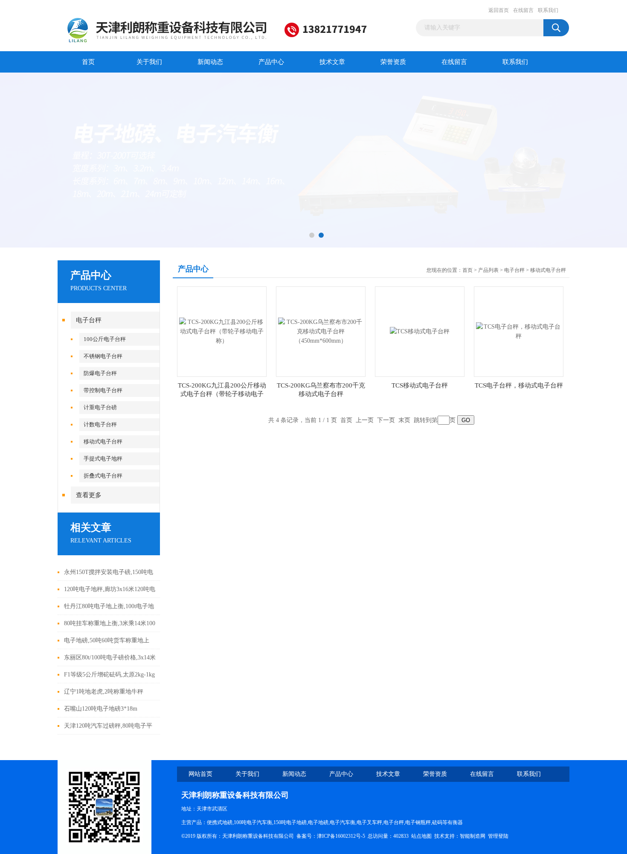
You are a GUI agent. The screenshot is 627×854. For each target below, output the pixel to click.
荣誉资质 (393, 61)
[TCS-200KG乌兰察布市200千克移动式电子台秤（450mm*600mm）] (320, 331)
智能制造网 (472, 836)
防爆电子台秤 (100, 373)
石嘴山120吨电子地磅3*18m (100, 708)
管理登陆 (498, 836)
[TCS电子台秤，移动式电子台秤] (518, 331)
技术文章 (332, 61)
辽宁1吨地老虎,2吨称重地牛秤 (103, 691)
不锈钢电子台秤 (103, 356)
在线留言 (523, 10)
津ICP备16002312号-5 (341, 836)
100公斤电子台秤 (105, 339)
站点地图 (421, 836)
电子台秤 (89, 320)
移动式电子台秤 (103, 441)
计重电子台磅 (100, 407)
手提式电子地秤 (103, 458)
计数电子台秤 (100, 424)
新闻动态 (210, 61)
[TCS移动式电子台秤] (420, 331)
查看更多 (89, 495)
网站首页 (200, 774)
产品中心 (271, 61)
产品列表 (488, 270)
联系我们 (548, 10)
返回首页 (498, 10)
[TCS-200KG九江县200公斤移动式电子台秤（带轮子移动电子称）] (221, 331)
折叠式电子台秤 (103, 475)
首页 (88, 61)
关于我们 (149, 61)
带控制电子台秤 (103, 390)
